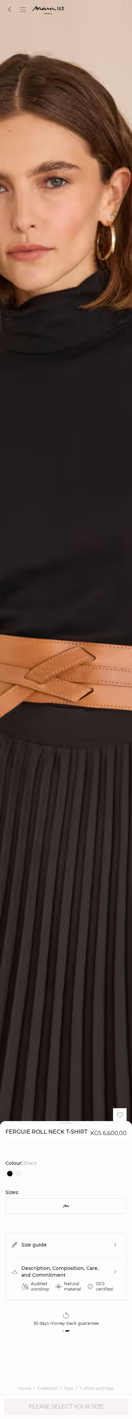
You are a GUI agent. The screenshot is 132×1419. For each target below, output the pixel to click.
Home (24, 1388)
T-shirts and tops (97, 1388)
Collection (47, 1388)
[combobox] (66, 1206)
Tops (68, 1388)
